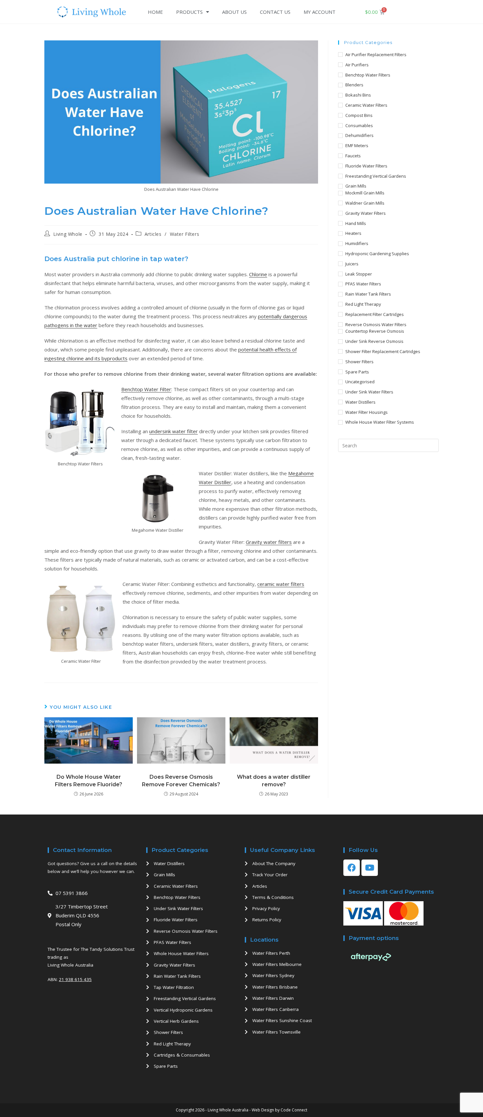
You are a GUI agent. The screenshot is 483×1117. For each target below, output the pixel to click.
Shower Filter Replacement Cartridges (382, 351)
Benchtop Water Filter (146, 389)
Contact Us (275, 12)
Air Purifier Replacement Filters (375, 54)
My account (319, 12)
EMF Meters (356, 145)
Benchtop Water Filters (367, 75)
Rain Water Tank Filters (368, 294)
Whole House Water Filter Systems (379, 422)
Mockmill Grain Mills (364, 193)
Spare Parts (357, 372)
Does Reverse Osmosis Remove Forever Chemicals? (181, 780)
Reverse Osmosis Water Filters (375, 324)
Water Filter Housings (366, 412)
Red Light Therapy (363, 304)
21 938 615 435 (75, 979)
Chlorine (258, 274)
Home (155, 12)
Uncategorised (360, 382)
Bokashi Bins (358, 95)
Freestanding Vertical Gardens (375, 176)
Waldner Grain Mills (364, 203)
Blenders (354, 85)
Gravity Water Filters (365, 213)
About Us (234, 12)
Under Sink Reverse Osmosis (374, 341)
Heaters (353, 233)
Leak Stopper (358, 274)
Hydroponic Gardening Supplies (377, 254)
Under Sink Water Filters (369, 392)
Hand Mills (355, 223)
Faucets (353, 156)
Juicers (351, 264)
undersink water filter (173, 431)
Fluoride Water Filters (366, 166)
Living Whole (67, 234)
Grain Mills (355, 186)
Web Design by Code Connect (279, 1110)
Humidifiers (356, 243)
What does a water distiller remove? (273, 780)
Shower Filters (359, 362)
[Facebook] (351, 868)
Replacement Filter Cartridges (374, 314)
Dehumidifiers (359, 135)
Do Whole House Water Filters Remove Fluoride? (88, 780)
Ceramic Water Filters (366, 105)
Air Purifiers (357, 65)
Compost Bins (359, 115)
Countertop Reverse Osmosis (374, 331)
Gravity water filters (269, 542)
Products (189, 12)
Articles (153, 234)
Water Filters (184, 234)
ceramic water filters (280, 584)
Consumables (359, 125)
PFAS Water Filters (363, 284)
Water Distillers (360, 402)
